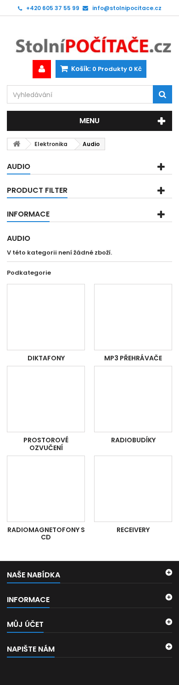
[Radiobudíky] (133, 399)
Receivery (133, 529)
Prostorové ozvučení (45, 443)
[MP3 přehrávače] (133, 317)
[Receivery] (133, 489)
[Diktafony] (46, 317)
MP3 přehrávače (133, 358)
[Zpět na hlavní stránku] (16, 144)
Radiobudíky (133, 440)
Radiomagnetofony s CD (46, 533)
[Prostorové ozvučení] (46, 399)
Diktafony (46, 358)
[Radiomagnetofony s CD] (46, 489)
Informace (28, 214)
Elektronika (50, 144)
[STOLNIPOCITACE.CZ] (89, 38)
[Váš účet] (42, 69)
